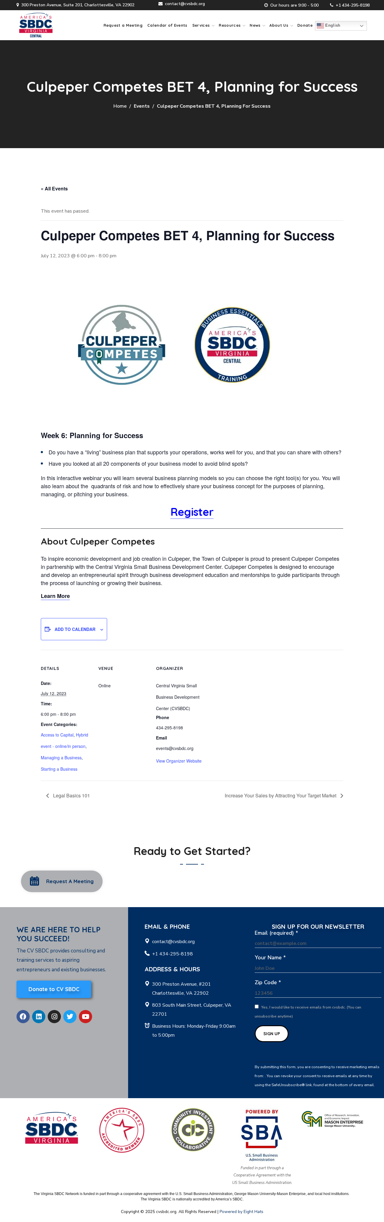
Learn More (55, 596)
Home (120, 106)
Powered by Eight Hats (241, 1212)
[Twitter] (69, 1016)
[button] (62, 881)
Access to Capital (57, 735)
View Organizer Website (179, 761)
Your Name (270, 957)
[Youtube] (85, 1016)
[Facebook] (23, 1016)
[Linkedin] (38, 1016)
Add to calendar (75, 629)
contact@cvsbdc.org (185, 4)
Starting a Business (59, 769)
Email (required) (276, 933)
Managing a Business (61, 757)
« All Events (54, 188)
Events (142, 106)
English (332, 25)
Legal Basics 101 (71, 795)
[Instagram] (54, 1016)
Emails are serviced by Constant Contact (290, 1094)
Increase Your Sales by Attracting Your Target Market (281, 795)
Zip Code (268, 982)
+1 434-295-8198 (353, 5)
